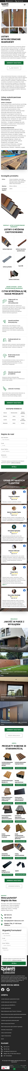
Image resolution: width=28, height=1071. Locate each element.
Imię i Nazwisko (4, 437)
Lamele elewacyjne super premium (8, 1002)
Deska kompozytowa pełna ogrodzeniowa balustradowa (13, 1014)
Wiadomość (3, 455)
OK (14, 1069)
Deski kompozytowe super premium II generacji (11, 1026)
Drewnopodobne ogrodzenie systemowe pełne (11, 1017)
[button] (24, 4)
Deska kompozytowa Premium (8, 1023)
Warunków (20, 1066)
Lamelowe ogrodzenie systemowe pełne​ (10, 1020)
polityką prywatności (15, 462)
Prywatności (16, 1066)
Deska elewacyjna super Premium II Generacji (11, 1011)
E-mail (2, 443)
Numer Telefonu (4, 449)
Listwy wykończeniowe (6, 1032)
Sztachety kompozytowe (6, 1029)
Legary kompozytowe (6, 1035)
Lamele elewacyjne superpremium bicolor (10, 999)
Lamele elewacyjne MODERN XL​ (8, 1005)
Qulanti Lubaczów (15, 1060)
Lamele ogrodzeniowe (6, 1008)
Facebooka (23, 487)
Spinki (2, 1038)
